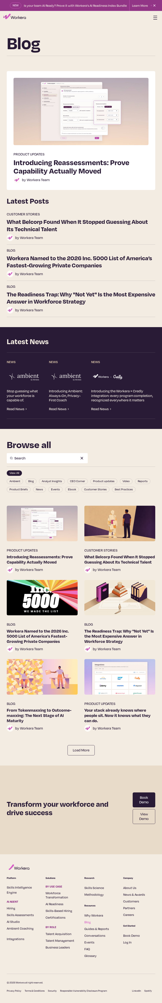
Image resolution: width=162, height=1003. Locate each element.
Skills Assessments (20, 915)
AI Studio (13, 921)
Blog (87, 922)
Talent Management (60, 940)
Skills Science (94, 888)
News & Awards (134, 894)
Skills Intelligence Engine (19, 889)
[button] (154, 18)
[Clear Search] (81, 458)
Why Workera (93, 915)
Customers (131, 901)
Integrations (15, 939)
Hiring (11, 908)
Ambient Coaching (20, 928)
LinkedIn (136, 990)
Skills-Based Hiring (59, 911)
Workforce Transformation (57, 895)
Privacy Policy (14, 990)
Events (89, 942)
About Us (129, 888)
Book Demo (144, 799)
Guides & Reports (96, 929)
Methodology (94, 894)
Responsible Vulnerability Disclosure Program (83, 990)
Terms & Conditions (35, 990)
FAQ (87, 949)
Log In (127, 942)
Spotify (148, 990)
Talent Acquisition (59, 934)
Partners (129, 908)
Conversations (94, 935)
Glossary (90, 956)
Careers (128, 915)
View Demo (144, 816)
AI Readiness (54, 904)
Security (52, 990)
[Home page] (14, 18)
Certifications (55, 917)
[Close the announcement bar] (154, 5)
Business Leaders (58, 947)
